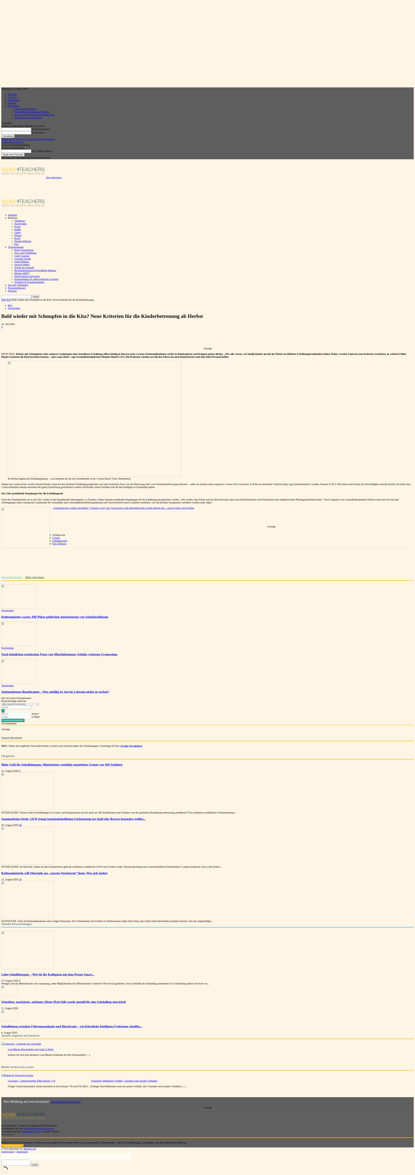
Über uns (12, 97)
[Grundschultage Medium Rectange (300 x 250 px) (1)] (25, 547)
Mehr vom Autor (34, 577)
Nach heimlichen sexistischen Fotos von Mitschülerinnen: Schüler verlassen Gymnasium (59, 654)
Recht (17, 238)
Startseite (12, 94)
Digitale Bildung (22, 241)
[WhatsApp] (54, 337)
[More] (100, 337)
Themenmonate (16, 247)
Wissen (18, 235)
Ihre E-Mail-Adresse (41, 151)
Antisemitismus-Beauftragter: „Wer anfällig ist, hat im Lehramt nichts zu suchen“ (55, 691)
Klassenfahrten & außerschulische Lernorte (36, 279)
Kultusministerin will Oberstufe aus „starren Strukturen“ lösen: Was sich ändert (54, 873)
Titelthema (19, 220)
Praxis (17, 226)
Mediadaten (14, 100)
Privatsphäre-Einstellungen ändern (31, 111)
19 (20, 879)
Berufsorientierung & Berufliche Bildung (35, 270)
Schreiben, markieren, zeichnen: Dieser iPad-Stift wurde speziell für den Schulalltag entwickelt (63, 1002)
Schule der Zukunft (24, 267)
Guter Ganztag (21, 255)
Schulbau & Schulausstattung (29, 282)
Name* (35, 713)
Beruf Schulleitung (24, 250)
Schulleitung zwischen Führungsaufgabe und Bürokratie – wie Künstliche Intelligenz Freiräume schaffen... (71, 1026)
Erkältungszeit (59, 540)
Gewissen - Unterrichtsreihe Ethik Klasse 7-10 (31, 1080)
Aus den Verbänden (18, 285)
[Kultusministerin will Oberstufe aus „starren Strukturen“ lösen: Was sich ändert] (27, 918)
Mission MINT (22, 273)
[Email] (77, 337)
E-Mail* (36, 717)
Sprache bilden (22, 264)
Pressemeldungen (17, 288)
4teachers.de (29, 1148)
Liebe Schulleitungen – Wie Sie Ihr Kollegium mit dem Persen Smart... (48, 974)
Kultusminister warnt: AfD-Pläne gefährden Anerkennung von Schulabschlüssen (54, 617)
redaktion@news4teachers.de (39, 1128)
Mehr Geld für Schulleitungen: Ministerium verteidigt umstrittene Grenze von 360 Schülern (61, 764)
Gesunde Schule (22, 258)
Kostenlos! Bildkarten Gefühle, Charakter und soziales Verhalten (124, 1080)
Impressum (13, 106)
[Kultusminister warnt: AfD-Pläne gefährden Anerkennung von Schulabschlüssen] (19, 607)
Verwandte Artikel (11, 577)
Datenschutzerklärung (25, 109)
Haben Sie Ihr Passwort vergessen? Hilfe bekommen (28, 139)
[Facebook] (30, 337)
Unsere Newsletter (11, 737)
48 (20, 825)
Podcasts (12, 290)
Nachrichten (20, 223)
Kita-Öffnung (59, 543)
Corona (56, 537)
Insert (34, 1165)
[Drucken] (89, 337)
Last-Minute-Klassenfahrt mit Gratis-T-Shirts (30, 1049)
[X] (42, 337)
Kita (16, 244)
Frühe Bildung (21, 261)
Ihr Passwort (37, 132)
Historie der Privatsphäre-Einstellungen (34, 114)
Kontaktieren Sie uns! (66, 1101)
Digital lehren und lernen (27, 276)
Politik (17, 229)
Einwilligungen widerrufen (28, 117)
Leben (17, 232)
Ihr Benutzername (40, 129)
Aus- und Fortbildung (25, 253)
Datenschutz (7, 1151)
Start (3, 299)
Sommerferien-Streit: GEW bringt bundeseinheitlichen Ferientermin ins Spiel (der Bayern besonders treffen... (73, 819)
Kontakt (12, 103)
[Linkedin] (65, 337)
